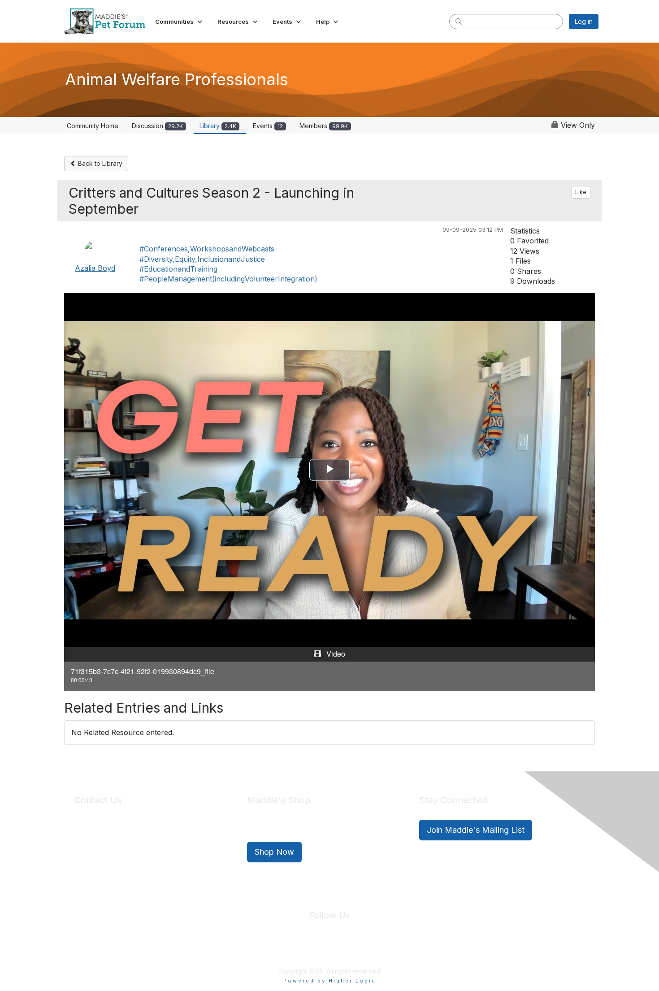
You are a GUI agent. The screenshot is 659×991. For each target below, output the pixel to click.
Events (268, 126)
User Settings (395, 950)
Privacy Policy (302, 950)
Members (323, 126)
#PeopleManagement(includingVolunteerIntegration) (228, 278)
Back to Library (99, 163)
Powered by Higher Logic (329, 981)
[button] (179, 21)
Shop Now (274, 852)
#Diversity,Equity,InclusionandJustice (202, 259)
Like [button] (580, 192)
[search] (458, 21)
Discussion (157, 126)
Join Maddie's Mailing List (476, 830)
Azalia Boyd (95, 268)
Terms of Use (349, 950)
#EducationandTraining (178, 268)
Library (217, 126)
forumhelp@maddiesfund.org (138, 846)
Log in (584, 21)
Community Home (92, 126)
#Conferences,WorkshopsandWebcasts (206, 248)
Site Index (259, 950)
